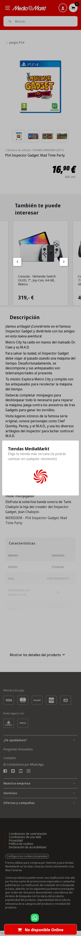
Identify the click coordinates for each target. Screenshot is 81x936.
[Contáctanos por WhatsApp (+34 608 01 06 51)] (77, 920)
